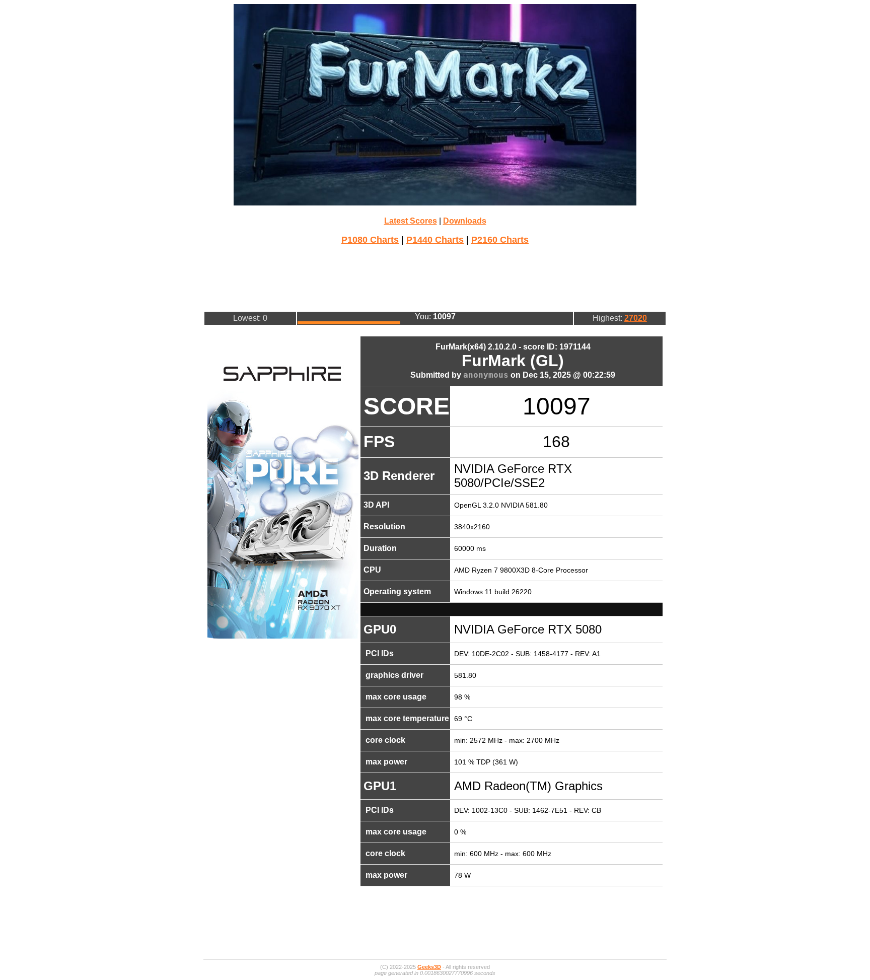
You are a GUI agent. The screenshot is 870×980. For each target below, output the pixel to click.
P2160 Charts (500, 240)
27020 (635, 318)
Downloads (464, 221)
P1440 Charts (435, 240)
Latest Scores (410, 221)
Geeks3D (429, 967)
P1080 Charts (370, 240)
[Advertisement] (435, 277)
